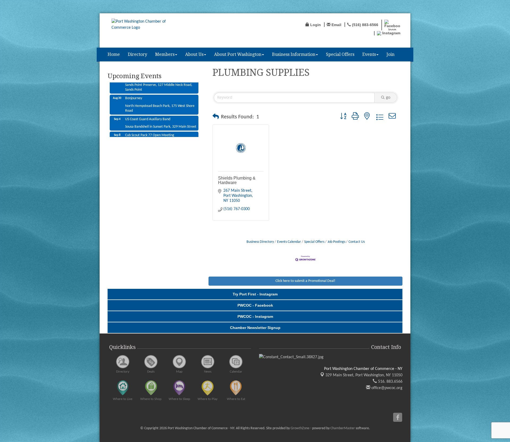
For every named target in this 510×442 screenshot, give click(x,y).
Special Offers (340, 54)
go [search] (388, 97)
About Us (194, 54)
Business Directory (260, 242)
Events (369, 54)
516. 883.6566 (389, 382)
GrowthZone (300, 428)
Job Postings (336, 242)
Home (114, 54)
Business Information (293, 54)
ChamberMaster (342, 428)
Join (390, 54)
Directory (137, 54)
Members (165, 54)
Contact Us (356, 242)
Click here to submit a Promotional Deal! (305, 281)
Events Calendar (289, 242)
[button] (215, 117)
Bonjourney (133, 87)
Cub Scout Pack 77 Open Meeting (149, 124)
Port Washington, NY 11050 (363, 375)
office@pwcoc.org (386, 388)
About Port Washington (237, 54)
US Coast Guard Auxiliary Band (147, 108)
